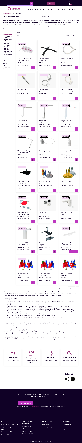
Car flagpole (7, 45)
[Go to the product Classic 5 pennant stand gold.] (69, 264)
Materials (5, 62)
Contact (74, 9)
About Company (67, 424)
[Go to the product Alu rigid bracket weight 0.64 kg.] (47, 80)
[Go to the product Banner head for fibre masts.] (69, 203)
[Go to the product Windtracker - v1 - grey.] (25, 111)
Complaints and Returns (28, 431)
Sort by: (18, 32)
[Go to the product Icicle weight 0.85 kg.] (69, 141)
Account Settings (47, 427)
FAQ (68, 9)
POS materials (6, 63)
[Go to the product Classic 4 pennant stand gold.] (25, 264)
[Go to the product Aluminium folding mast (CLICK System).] (25, 203)
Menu (42, 9)
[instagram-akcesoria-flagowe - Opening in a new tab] (67, 379)
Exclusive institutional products (7, 48)
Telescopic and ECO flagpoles (8, 52)
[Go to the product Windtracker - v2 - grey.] (47, 111)
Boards (4, 65)
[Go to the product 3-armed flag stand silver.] (47, 172)
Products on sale (33, 9)
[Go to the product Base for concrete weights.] (47, 233)
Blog (64, 427)
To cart (54, 67)
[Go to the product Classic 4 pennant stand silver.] (47, 264)
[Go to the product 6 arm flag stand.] (69, 172)
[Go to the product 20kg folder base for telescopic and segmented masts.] (25, 172)
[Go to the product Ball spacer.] (47, 203)
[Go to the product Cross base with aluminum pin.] (47, 49)
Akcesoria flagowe (7, 13)
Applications (61, 9)
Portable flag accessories (7, 43)
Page (67, 35)
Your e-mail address (22, 400)
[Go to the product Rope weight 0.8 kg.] (69, 49)
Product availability (27, 433)
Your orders (45, 424)
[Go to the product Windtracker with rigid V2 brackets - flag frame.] (25, 141)
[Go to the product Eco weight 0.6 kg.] (47, 141)
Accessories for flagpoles (8, 36)
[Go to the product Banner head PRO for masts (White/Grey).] (25, 233)
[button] (31, 3)
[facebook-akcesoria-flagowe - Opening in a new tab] (73, 379)
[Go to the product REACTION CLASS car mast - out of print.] (25, 49)
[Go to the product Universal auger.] (25, 80)
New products (51, 9)
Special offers (6, 68)
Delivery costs (26, 429)
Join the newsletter (25, 403)
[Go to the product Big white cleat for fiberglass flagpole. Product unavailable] (69, 233)
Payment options (26, 426)
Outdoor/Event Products (6, 56)
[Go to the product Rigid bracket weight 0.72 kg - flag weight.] (69, 80)
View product (33, 67)
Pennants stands (8, 54)
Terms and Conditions (34, 406)
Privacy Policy (48, 408)
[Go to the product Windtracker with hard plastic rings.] (69, 111)
